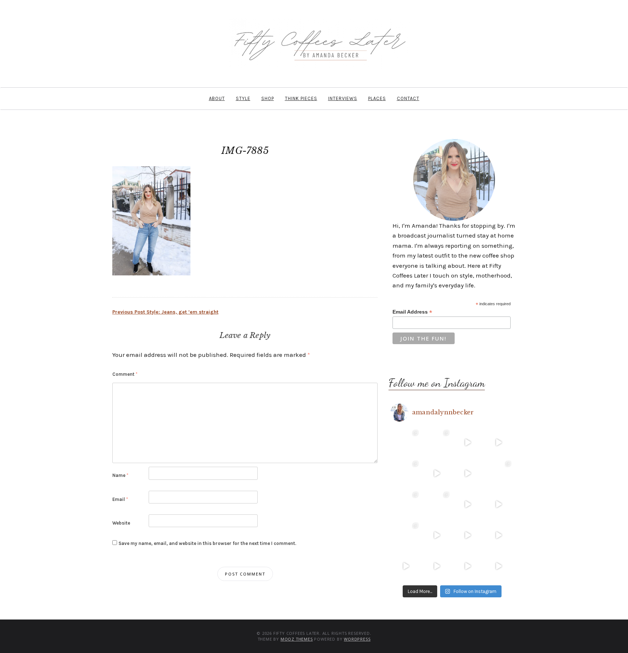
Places (377, 98)
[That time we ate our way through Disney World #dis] (436, 566)
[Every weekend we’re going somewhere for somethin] (436, 535)
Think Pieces (301, 98)
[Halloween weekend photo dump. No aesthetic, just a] (498, 473)
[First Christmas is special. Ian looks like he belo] (436, 442)
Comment (124, 374)
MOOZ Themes (297, 639)
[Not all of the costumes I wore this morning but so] (467, 473)
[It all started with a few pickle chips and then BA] (405, 566)
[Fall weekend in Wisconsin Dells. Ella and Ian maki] (436, 504)
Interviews (342, 98)
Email (120, 499)
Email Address (412, 311)
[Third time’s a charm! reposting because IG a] (467, 504)
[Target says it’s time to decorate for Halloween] (467, 535)
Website (121, 523)
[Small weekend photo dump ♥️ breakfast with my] (405, 535)
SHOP (267, 98)
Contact (408, 98)
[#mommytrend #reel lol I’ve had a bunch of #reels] (467, 566)
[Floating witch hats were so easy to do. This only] (498, 504)
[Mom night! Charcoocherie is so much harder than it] (436, 473)
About (217, 98)
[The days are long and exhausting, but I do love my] (498, 535)
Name (120, 475)
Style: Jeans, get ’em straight (165, 312)
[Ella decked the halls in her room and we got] (498, 442)
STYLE (243, 98)
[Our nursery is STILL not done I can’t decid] (498, 566)
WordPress (357, 639)
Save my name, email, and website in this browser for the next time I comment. (207, 543)
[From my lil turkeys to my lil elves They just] (405, 473)
